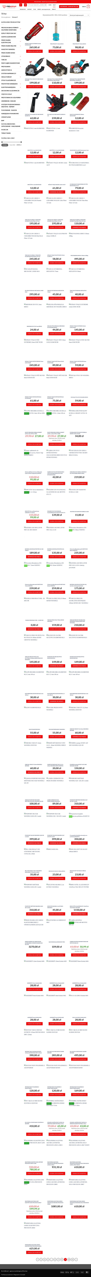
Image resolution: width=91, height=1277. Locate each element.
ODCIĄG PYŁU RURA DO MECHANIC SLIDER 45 (34, 115)
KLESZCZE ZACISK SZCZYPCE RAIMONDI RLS (54, 657)
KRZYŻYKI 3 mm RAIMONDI (34, 150)
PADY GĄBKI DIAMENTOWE (10, 63)
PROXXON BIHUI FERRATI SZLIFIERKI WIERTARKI (9, 29)
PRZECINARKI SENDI (8, 53)
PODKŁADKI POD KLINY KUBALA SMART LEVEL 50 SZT (78, 433)
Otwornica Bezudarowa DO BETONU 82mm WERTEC (56, 585)
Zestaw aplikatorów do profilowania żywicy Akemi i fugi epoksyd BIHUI (33, 472)
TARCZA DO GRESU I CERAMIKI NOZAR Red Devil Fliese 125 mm (33, 255)
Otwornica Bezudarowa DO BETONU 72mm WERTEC (34, 585)
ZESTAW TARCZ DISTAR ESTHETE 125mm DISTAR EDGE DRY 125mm (33, 1052)
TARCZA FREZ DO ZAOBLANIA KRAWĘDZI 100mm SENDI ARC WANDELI (77, 621)
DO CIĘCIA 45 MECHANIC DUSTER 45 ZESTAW (34, 1123)
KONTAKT (29, 9)
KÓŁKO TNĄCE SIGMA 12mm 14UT (56, 184)
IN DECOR (4, 129)
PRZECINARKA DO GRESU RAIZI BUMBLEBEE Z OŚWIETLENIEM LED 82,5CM (34, 943)
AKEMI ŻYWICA (6, 70)
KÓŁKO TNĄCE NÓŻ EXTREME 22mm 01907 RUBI (34, 362)
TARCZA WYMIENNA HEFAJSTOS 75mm (55, 291)
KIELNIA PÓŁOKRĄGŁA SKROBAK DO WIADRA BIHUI (56, 326)
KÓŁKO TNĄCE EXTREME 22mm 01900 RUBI (33, 44)
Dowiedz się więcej (57, 192)
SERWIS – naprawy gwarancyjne (44, 9)
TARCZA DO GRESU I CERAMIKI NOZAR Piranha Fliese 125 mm (33, 220)
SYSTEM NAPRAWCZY (8, 73)
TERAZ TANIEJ (6, 133)
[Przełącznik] (20, 29)
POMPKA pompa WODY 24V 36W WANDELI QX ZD (78, 765)
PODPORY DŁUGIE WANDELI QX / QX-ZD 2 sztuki (56, 836)
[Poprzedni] (37, 1259)
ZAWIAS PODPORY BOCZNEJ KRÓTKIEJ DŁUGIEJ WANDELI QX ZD (34, 800)
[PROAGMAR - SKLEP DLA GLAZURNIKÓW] (8, 7)
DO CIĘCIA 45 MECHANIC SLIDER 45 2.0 (56, 115)
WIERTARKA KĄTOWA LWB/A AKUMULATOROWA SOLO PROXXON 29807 (79, 1203)
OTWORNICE (5, 56)
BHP (2, 120)
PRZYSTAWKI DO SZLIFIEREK (11, 97)
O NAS (34, 9)
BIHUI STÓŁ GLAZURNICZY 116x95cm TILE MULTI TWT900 (79, 906)
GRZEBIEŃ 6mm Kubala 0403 (34, 1017)
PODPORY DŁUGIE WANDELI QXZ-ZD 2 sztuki (34, 836)
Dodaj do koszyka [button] (34, 51)
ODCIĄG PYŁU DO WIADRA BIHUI (79, 397)
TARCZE (4, 59)
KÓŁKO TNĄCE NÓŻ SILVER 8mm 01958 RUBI (33, 397)
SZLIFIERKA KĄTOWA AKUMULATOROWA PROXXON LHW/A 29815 (55, 1163)
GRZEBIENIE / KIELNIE (8, 101)
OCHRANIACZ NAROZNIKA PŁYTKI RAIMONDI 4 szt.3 (79, 185)
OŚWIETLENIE (6, 117)
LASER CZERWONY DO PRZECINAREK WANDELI (53, 800)
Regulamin (17, 1274)
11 (72, 1259)
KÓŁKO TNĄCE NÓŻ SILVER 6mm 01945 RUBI (78, 362)
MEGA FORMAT (6, 77)
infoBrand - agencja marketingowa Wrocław (15, 1271)
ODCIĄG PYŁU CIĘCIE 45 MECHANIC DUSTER (34, 79)
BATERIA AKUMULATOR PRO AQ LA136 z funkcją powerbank (78, 585)
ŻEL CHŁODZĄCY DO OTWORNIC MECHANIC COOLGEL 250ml (33, 871)
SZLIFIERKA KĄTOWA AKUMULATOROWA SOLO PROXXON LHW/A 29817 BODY (79, 1163)
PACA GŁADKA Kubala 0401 (79, 1017)
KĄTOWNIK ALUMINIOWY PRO (57, 942)
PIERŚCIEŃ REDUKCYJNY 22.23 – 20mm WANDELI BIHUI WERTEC (55, 765)
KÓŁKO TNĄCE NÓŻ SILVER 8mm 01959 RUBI (55, 397)
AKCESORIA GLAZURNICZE (10, 90)
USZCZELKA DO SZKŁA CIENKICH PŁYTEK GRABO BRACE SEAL (78, 472)
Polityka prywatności (7, 1274)
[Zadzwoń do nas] (39, 4)
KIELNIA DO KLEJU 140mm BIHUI (57, 871)
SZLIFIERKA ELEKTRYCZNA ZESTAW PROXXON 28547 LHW (34, 1162)
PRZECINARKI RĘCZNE (8, 46)
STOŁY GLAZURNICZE (8, 80)
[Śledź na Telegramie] (45, 4)
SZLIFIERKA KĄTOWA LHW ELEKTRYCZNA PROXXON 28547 (33, 1202)
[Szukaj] (25, 4)
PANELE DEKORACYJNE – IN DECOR (34, 620)
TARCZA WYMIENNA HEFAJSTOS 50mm (78, 291)
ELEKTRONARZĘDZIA (8, 87)
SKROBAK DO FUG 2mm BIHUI (34, 326)
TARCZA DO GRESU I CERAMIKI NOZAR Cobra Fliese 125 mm (55, 220)
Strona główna (5, 17)
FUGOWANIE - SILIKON (9, 110)
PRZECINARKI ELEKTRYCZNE (6, 41)
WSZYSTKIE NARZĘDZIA (9, 84)
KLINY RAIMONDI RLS (34, 729)
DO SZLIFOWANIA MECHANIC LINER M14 (34, 291)
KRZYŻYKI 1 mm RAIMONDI (34, 184)
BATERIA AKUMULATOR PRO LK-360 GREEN (34, 549)
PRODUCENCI (23, 9)
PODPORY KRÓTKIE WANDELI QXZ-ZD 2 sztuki (34, 906)
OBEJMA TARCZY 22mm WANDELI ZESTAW (33, 765)
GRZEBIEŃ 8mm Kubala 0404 (79, 983)
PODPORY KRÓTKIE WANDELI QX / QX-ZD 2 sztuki (79, 800)
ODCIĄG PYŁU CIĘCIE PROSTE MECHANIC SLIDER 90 (77, 79)
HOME (50, 4)
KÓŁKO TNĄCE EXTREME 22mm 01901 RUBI (78, 326)
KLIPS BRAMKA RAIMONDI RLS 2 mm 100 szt (34, 694)
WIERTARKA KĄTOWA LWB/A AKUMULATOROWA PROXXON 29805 (55, 1203)
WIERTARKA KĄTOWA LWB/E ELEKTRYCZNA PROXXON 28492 (33, 1245)
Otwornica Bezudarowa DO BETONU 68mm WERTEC (79, 549)
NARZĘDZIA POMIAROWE (10, 113)
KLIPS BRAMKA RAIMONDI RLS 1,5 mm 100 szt (56, 694)
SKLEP (54, 4)
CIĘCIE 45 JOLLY (6, 94)
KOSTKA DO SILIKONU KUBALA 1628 (79, 511)
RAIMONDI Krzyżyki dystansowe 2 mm (79, 150)
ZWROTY (54, 9)
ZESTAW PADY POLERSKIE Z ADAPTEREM (32, 1087)
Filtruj (5, 145)
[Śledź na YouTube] (42, 4)
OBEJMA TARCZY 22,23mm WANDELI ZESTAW (79, 729)
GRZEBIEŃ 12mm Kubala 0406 (34, 983)
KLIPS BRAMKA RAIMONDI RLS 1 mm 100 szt (79, 694)
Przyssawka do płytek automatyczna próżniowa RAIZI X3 (78, 836)
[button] (20, 4)
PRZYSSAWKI (5, 66)
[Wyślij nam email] (35, 4)
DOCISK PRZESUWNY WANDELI (57, 729)
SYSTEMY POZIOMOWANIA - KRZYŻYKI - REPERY (11, 106)
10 (69, 1259)
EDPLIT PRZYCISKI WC (8, 33)
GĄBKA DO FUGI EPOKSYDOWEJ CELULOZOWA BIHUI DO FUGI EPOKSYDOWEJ (55, 473)
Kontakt (23, 1274)
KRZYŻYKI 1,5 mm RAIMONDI (56, 150)
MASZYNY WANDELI (8, 49)
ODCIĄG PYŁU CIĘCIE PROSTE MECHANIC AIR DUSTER (55, 79)
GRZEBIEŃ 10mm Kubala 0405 (57, 983)
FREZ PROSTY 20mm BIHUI (79, 44)
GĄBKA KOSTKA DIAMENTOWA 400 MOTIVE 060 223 (79, 942)
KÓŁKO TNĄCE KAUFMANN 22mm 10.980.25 (56, 255)
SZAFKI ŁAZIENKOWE (8, 37)
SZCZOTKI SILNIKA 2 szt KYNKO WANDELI (55, 906)
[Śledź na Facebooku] (29, 4)
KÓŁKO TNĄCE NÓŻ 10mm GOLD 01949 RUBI (55, 362)
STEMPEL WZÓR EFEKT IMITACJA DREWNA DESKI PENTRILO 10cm (78, 1123)
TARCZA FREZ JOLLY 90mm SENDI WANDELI (55, 620)
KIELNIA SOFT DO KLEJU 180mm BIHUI (78, 871)
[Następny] (76, 1259)
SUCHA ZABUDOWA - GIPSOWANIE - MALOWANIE (10, 125)
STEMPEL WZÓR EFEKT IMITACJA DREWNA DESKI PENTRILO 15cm (55, 1123)
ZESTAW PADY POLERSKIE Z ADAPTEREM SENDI (54, 1087)
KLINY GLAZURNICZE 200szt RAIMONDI (77, 115)
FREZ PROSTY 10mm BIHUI (57, 44)
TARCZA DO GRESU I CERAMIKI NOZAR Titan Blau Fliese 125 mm (77, 220)
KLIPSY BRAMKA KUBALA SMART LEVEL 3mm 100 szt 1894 (33, 433)
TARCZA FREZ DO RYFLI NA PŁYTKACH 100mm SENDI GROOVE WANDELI (34, 658)
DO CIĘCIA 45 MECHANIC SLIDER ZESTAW (55, 1052)
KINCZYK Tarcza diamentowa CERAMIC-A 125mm (32, 512)
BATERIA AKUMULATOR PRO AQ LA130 (55, 549)
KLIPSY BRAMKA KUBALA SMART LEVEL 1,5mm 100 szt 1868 (55, 433)
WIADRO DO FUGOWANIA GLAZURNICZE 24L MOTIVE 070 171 (56, 512)
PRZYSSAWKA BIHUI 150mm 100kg (79, 255)
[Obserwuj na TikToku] (32, 4)
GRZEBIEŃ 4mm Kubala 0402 (57, 1017)
